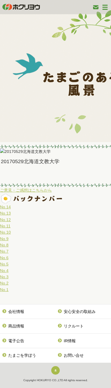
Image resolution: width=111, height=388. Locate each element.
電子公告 (16, 341)
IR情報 (70, 341)
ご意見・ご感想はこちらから (26, 190)
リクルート (74, 326)
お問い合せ (74, 355)
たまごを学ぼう (22, 355)
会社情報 (16, 311)
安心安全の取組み (80, 311)
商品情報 (16, 326)
